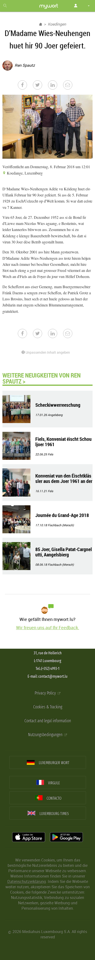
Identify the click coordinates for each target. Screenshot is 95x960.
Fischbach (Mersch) (61, 525)
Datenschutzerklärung (26, 881)
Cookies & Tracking (47, 707)
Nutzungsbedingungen (45, 734)
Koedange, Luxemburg (24, 172)
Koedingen (57, 24)
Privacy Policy (46, 693)
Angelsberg (55, 415)
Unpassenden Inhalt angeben (47, 352)
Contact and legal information (47, 720)
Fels (50, 454)
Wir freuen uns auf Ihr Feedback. (47, 627)
